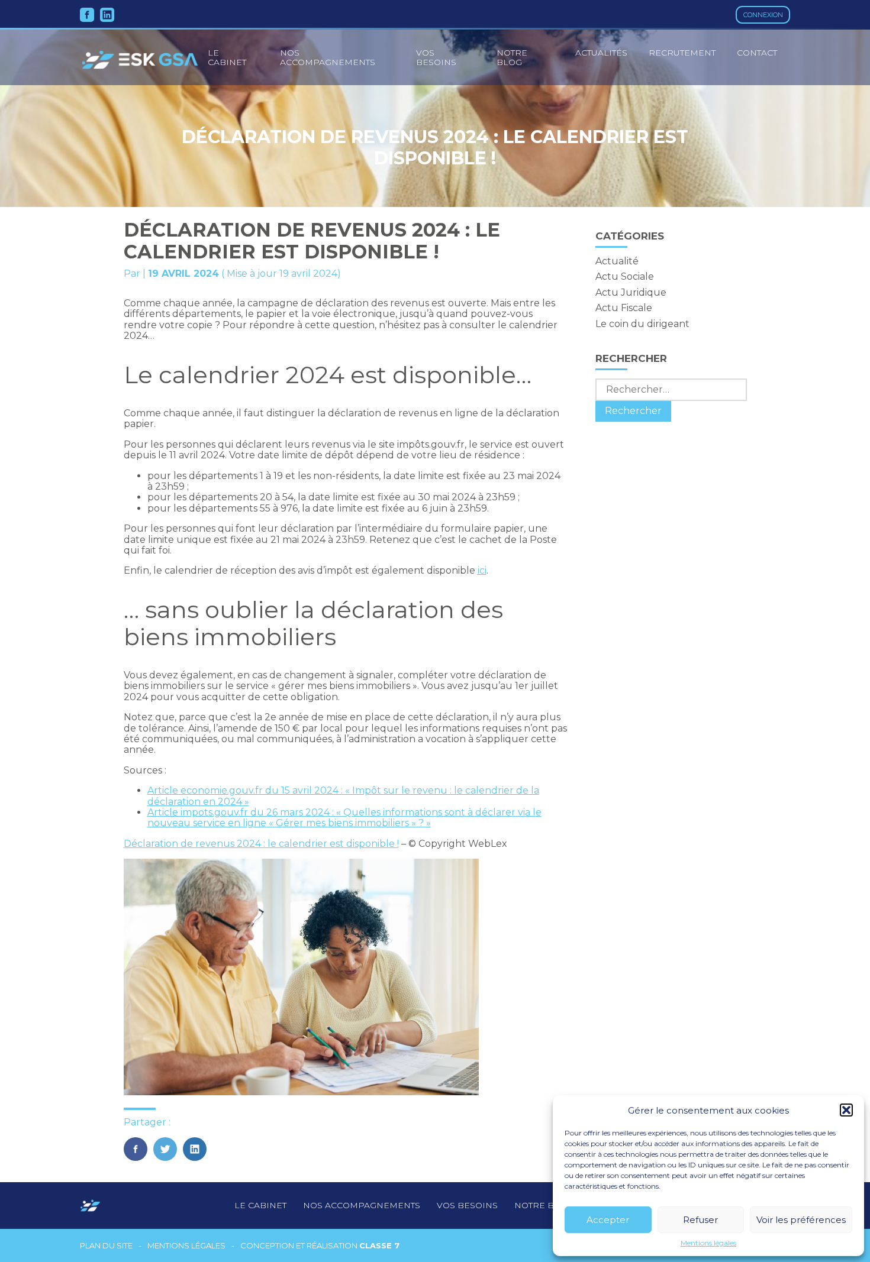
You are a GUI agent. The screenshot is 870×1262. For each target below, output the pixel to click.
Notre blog (512, 57)
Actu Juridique (630, 292)
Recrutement (682, 52)
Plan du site (106, 1245)
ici (482, 570)
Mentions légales (708, 1243)
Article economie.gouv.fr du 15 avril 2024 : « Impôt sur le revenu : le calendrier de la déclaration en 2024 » (343, 796)
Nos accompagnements (327, 57)
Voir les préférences (801, 1219)
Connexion (763, 15)
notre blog (543, 1205)
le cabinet (227, 57)
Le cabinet (260, 1205)
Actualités (601, 52)
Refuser (700, 1219)
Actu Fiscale (623, 307)
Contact (757, 52)
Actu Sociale (624, 276)
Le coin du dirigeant (642, 323)
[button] (846, 1110)
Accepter (608, 1219)
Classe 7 (379, 1245)
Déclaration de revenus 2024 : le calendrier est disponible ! (261, 843)
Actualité (617, 261)
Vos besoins (436, 57)
